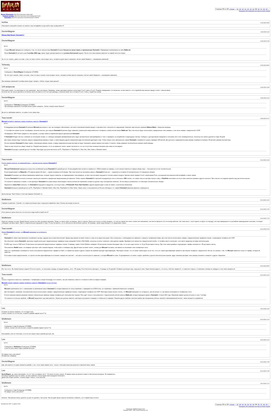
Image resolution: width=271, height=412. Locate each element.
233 (251, 9)
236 (259, 9)
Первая (231, 9)
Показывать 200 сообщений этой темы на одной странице (254, 11)
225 (243, 9)
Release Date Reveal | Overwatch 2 (13, 35)
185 (240, 9)
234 (253, 9)
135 (237, 9)
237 (261, 9)
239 (267, 9)
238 (264, 9)
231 (245, 9)
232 (248, 9)
